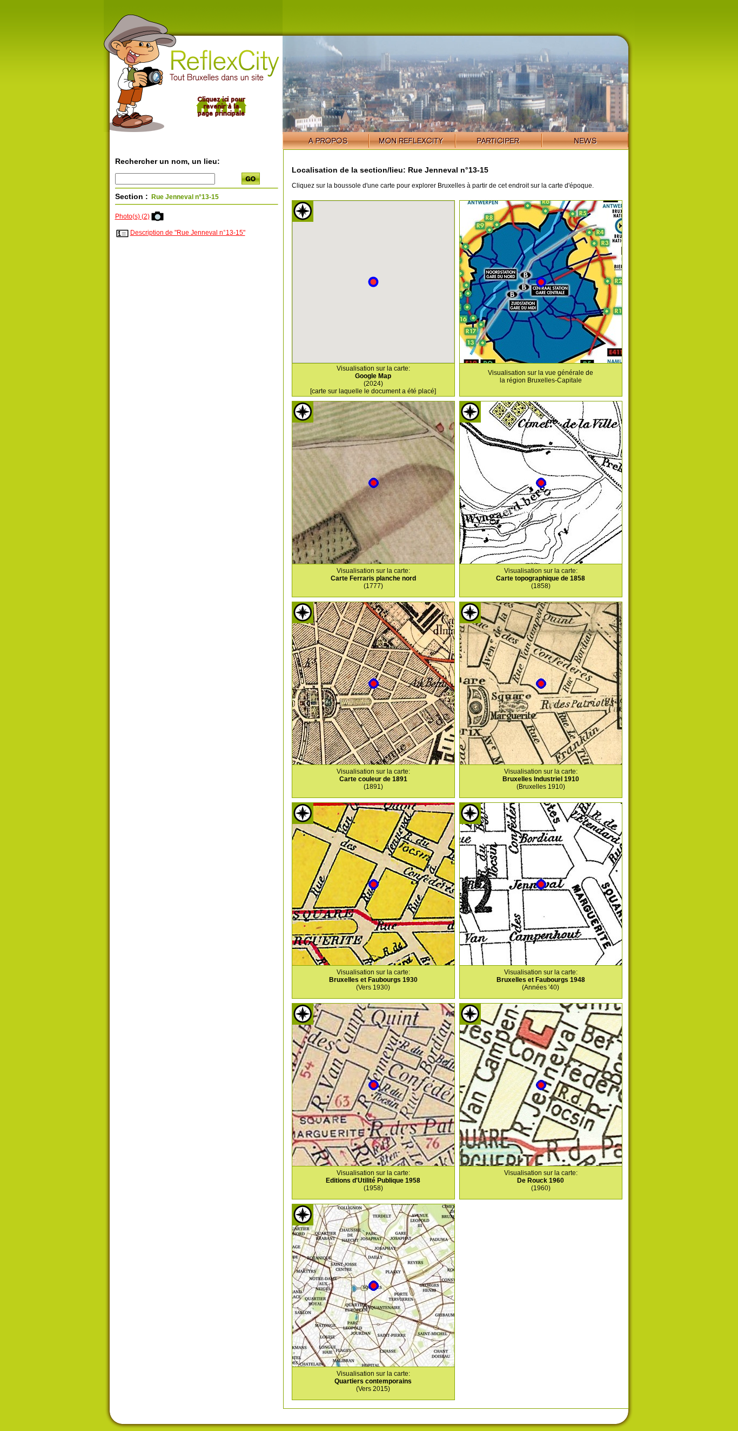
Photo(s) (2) (132, 216)
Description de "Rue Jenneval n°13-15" (187, 232)
